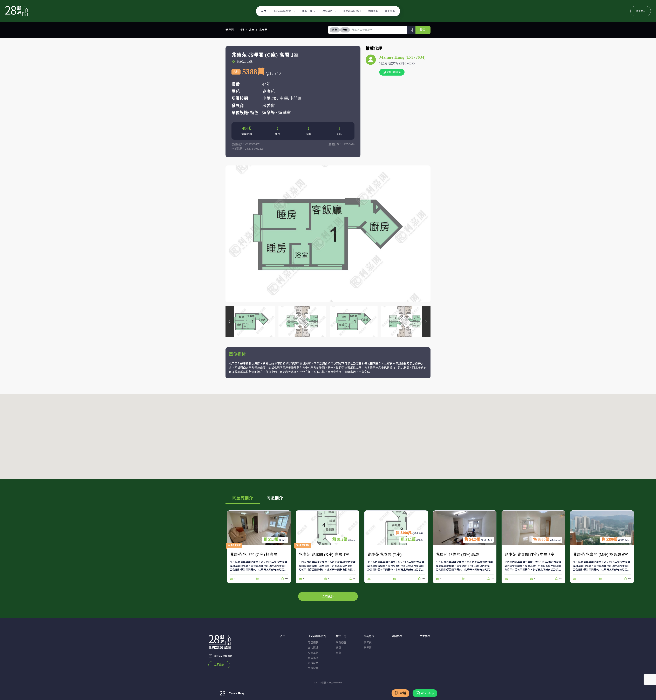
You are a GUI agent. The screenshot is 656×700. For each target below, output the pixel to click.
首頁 (263, 11)
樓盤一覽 (307, 11)
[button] (411, 30)
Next (426, 321)
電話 (403, 693)
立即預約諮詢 (394, 72)
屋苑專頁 (327, 11)
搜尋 (422, 29)
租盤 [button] (345, 30)
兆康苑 (263, 29)
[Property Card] (259, 546)
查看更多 (328, 596)
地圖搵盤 (373, 11)
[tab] (335, 29)
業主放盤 (390, 11)
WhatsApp (427, 693)
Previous (230, 321)
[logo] (16, 11)
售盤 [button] (334, 30)
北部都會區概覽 (282, 11)
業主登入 (640, 11)
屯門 (241, 29)
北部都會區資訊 (352, 11)
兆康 (251, 29)
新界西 (230, 29)
